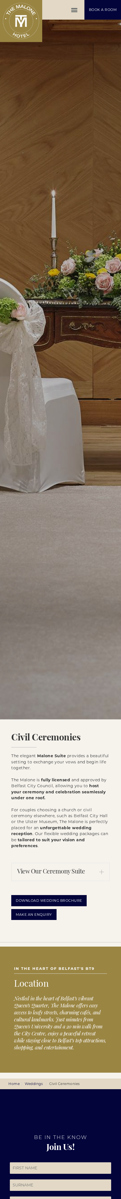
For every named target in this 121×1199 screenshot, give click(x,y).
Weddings (34, 1084)
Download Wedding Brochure (49, 900)
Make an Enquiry (34, 914)
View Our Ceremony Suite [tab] (51, 872)
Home (14, 1084)
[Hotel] (21, 21)
